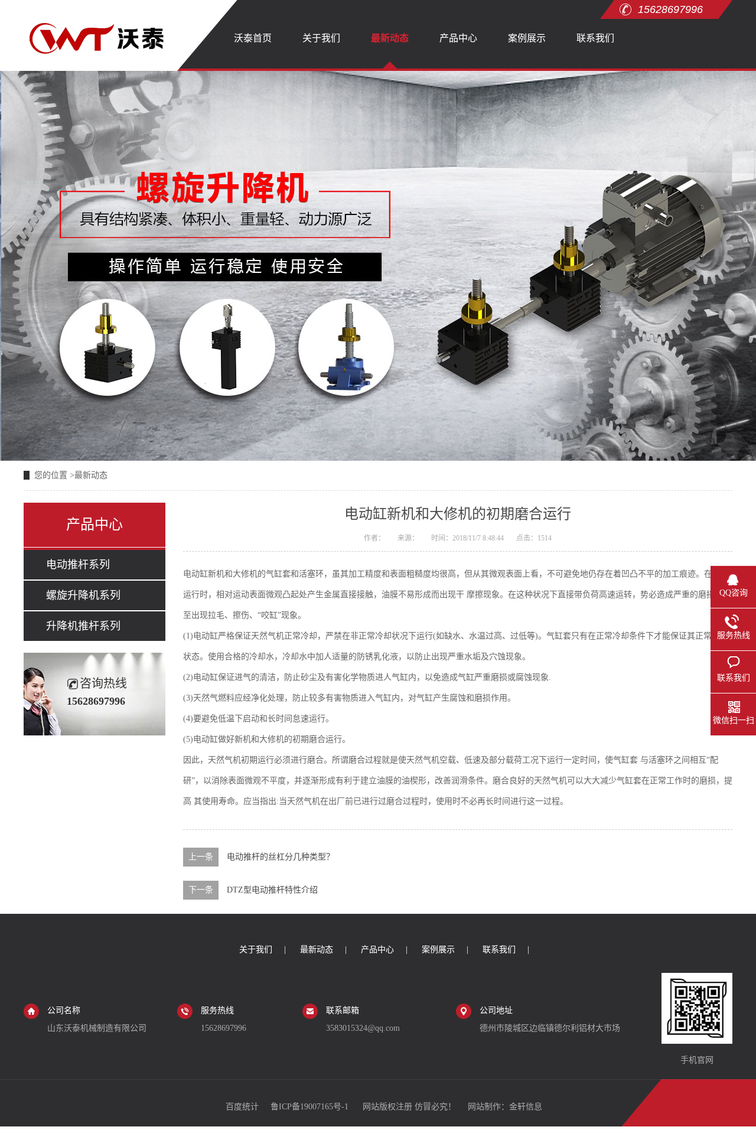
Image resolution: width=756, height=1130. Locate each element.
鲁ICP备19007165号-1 (311, 1106)
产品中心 (458, 38)
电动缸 (195, 573)
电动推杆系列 (78, 565)
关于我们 (321, 38)
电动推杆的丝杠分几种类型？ (280, 856)
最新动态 (390, 38)
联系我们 (595, 38)
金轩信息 (525, 1106)
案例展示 (527, 38)
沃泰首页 (253, 38)
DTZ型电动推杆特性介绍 (272, 889)
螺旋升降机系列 (83, 595)
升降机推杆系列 (83, 626)
